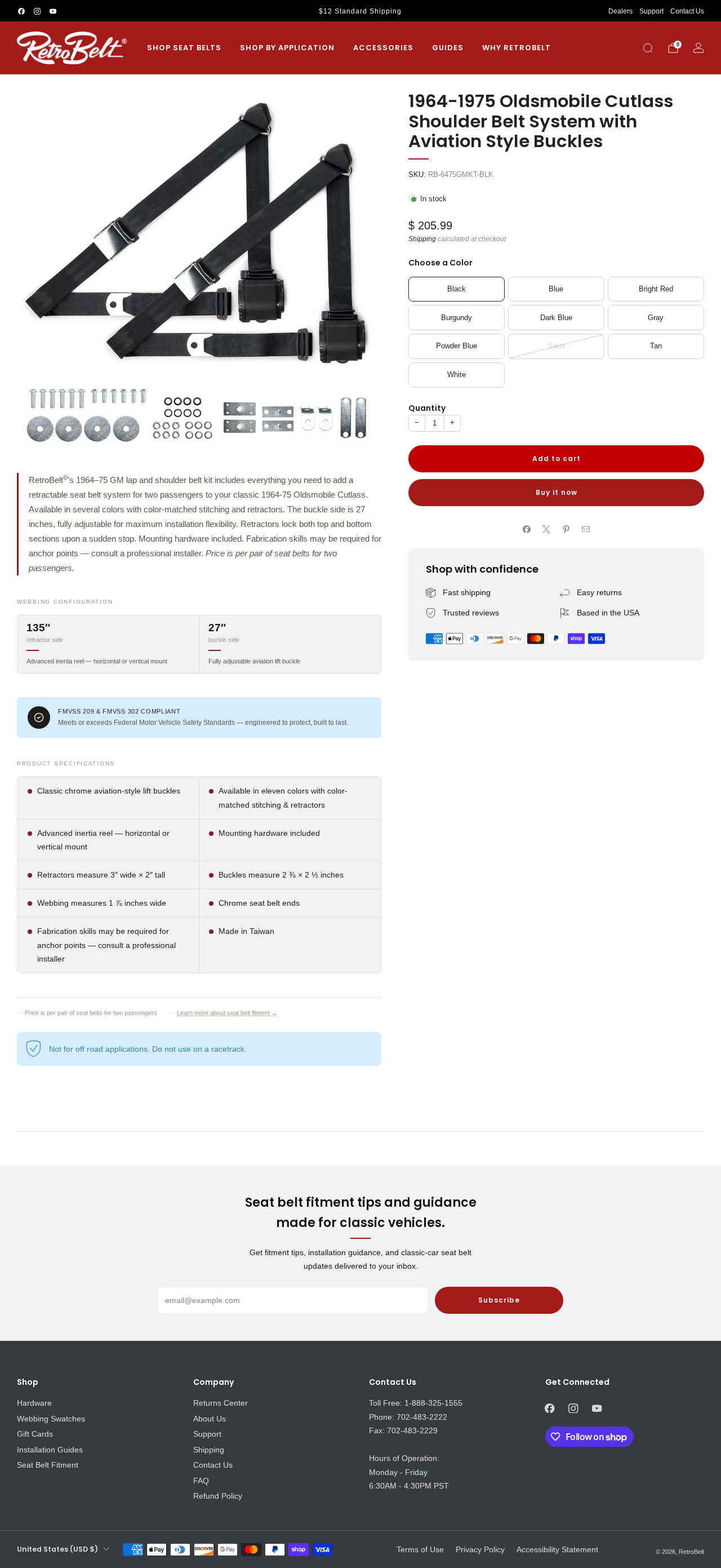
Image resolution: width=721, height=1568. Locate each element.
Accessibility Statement (557, 1549)
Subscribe (499, 1300)
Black (456, 289)
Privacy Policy (480, 1549)
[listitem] (360, 11)
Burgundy (456, 318)
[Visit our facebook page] (21, 11)
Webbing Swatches (51, 1418)
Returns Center (220, 1402)
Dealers (620, 11)
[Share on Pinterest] (566, 529)
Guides (448, 47)
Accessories (383, 47)
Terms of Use (420, 1549)
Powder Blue (456, 346)
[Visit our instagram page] (37, 11)
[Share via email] (586, 529)
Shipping (422, 239)
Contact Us (687, 11)
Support (651, 11)
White (456, 375)
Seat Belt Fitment (47, 1464)
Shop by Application (287, 47)
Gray (656, 318)
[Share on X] (547, 529)
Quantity (427, 408)
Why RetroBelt (516, 47)
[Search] (647, 48)
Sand (556, 346)
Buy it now (556, 492)
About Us (209, 1418)
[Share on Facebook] (527, 529)
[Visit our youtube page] (53, 11)
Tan (656, 346)
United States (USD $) (57, 1549)
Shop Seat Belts (184, 47)
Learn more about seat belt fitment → (227, 1012)
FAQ (201, 1480)
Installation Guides (50, 1449)
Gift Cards (35, 1433)
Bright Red (656, 289)
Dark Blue (556, 318)
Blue (556, 289)
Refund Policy (217, 1495)
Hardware (34, 1402)
